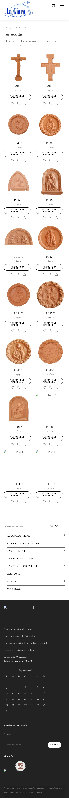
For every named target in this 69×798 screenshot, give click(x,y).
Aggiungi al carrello (17, 97)
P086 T (50, 427)
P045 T (50, 313)
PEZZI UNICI (14, 574)
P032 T (50, 143)
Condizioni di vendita (15, 725)
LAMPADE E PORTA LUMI (22, 566)
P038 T (50, 200)
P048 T (50, 370)
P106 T (50, 484)
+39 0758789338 (23, 661)
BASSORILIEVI (19, 28)
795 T (50, 86)
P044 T (18, 313)
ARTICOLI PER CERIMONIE (23, 543)
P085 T (18, 427)
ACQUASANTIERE (18, 536)
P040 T (18, 257)
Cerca (54, 526)
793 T (18, 86)
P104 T (18, 484)
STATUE (12, 581)
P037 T (18, 200)
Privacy (7, 734)
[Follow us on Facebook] (9, 774)
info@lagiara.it (19, 657)
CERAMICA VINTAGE (20, 559)
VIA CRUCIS (14, 589)
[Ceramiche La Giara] (19, 9)
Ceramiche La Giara (14, 788)
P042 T (50, 257)
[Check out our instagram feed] (20, 766)
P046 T (18, 370)
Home (7, 28)
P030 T (18, 143)
